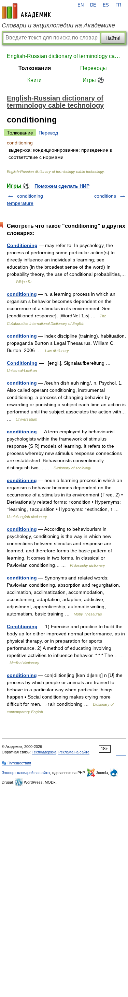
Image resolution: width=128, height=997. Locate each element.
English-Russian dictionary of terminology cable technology (64, 56)
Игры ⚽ (93, 80)
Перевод (48, 133)
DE (93, 5)
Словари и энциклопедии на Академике (58, 25)
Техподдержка (44, 752)
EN (80, 5)
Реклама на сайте (73, 752)
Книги (34, 80)
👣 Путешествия (16, 763)
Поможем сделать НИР (61, 186)
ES (106, 5)
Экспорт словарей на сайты (26, 773)
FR (118, 5)
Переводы (93, 68)
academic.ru (26, 11)
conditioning (22, 294)
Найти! (112, 38)
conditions (105, 196)
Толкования (34, 68)
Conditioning (22, 245)
